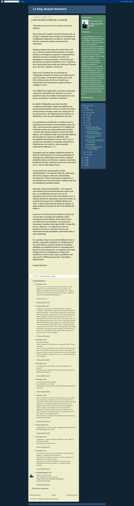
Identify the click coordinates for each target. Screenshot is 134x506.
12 (85, 157)
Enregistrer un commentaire (40, 488)
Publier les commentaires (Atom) (48, 499)
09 (85, 165)
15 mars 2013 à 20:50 (43, 360)
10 (85, 162)
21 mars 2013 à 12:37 (43, 447)
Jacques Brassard (42, 472)
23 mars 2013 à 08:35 (43, 484)
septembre (89, 112)
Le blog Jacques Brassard (49, 8)
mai (87, 120)
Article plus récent (35, 495)
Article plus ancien (72, 495)
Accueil (53, 495)
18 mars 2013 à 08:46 (43, 391)
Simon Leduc (41, 306)
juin (87, 117)
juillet (87, 115)
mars (87, 125)
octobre (88, 110)
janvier (88, 154)
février (88, 152)
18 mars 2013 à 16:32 (43, 421)
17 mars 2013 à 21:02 (43, 376)
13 (85, 108)
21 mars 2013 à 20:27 (43, 469)
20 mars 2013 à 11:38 (43, 433)
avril (87, 122)
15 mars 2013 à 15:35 (43, 302)
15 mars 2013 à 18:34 (43, 336)
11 (85, 160)
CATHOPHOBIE (90, 144)
